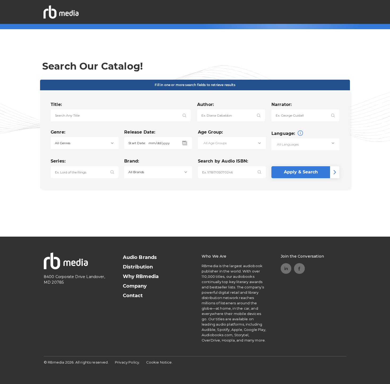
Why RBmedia (141, 276)
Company (135, 286)
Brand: (131, 161)
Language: (284, 133)
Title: (56, 104)
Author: (205, 104)
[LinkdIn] (286, 268)
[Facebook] (299, 268)
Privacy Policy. (127, 362)
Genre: (58, 132)
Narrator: (281, 104)
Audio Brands (140, 257)
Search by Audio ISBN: (223, 161)
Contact (133, 295)
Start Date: (137, 143)
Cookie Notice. (159, 362)
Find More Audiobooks (317, 11)
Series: (58, 161)
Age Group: (210, 132)
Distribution (138, 267)
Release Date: (139, 132)
